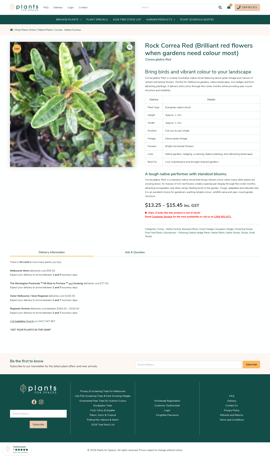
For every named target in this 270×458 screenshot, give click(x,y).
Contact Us (231, 405)
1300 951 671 (222, 216)
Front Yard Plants (153, 232)
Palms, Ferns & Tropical (103, 415)
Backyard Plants (190, 229)
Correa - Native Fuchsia (68, 30)
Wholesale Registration (167, 401)
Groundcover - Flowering (175, 232)
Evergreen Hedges (224, 229)
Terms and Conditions (232, 420)
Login (167, 410)
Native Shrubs (233, 232)
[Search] (220, 7)
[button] (247, 7)
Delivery (231, 401)
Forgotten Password (167, 415)
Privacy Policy (231, 410)
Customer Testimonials (167, 405)
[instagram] (42, 401)
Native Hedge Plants (199, 232)
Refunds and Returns (231, 415)
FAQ (231, 396)
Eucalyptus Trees (102, 405)
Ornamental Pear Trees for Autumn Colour (102, 401)
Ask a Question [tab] (135, 252)
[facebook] (35, 401)
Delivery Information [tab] (52, 252)
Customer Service (162, 216)
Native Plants (45, 30)
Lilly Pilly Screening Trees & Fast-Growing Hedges (103, 396)
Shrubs (244, 232)
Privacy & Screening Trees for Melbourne (102, 391)
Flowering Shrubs (244, 229)
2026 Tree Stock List (102, 424)
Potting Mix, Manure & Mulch (103, 420)
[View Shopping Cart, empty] (230, 7)
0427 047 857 (46, 321)
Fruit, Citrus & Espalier (102, 410)
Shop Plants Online (25, 30)
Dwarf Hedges (206, 229)
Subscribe (251, 364)
